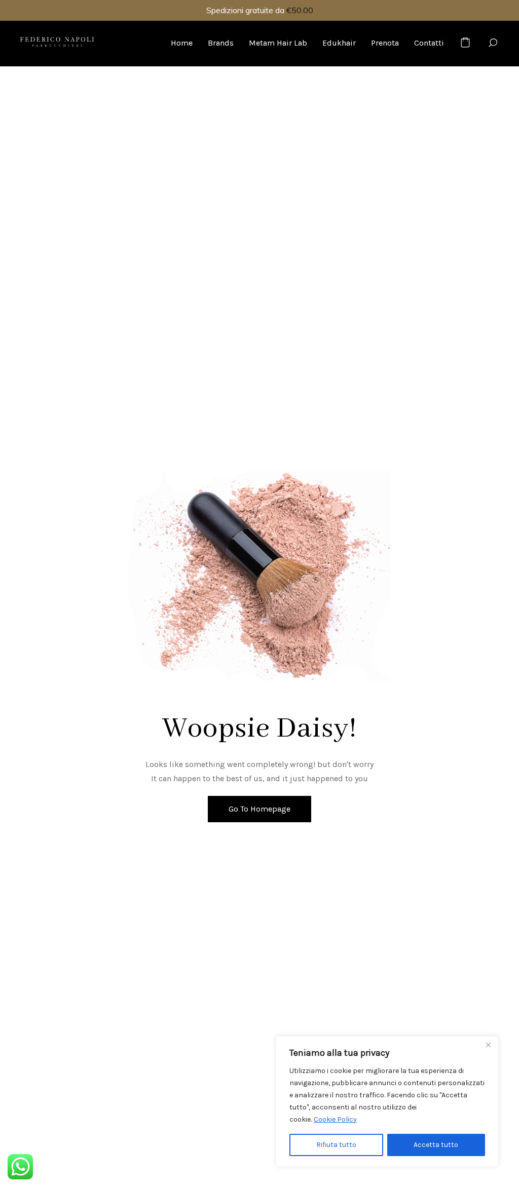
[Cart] (465, 43)
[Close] (488, 1045)
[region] (387, 1101)
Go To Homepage (259, 809)
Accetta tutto (436, 1144)
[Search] (493, 43)
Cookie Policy (335, 1119)
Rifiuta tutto (336, 1144)
